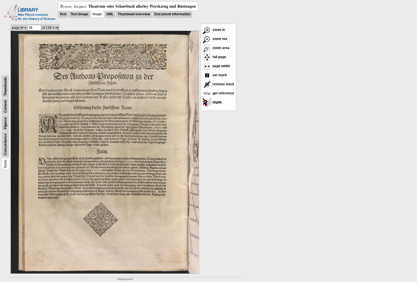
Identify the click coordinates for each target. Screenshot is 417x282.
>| (56, 28)
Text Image (79, 14)
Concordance (5, 144)
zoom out (219, 39)
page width (221, 66)
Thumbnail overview (134, 14)
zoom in (218, 30)
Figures (5, 123)
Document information (172, 14)
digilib (217, 102)
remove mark (223, 84)
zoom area (220, 48)
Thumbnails (5, 86)
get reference (223, 93)
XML (109, 14)
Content (5, 106)
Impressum (125, 279)
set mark (219, 75)
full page (219, 57)
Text (63, 14)
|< (22, 28)
